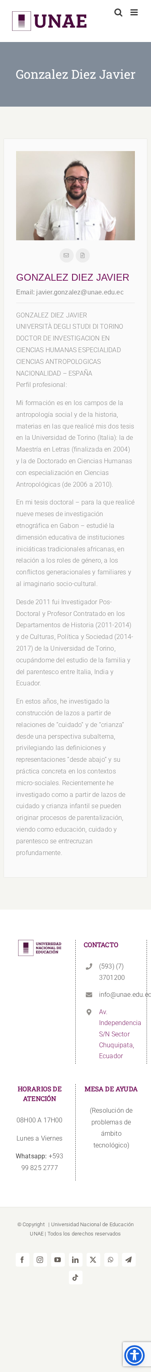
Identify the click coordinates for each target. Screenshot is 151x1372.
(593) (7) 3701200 (112, 971)
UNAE (36, 1234)
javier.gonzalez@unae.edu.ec (79, 292)
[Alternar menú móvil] (134, 12)
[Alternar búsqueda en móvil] (118, 12)
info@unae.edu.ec (119, 994)
